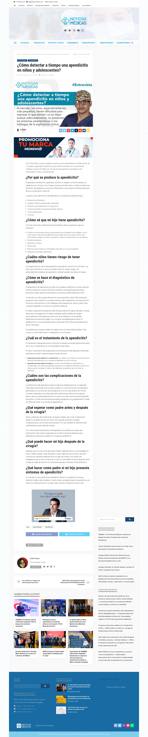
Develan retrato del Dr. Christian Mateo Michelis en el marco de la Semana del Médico (26, 654)
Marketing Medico (106, 43)
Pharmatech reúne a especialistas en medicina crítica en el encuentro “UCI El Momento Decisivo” (52, 623)
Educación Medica (76, 642)
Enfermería (30, 5)
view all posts (36, 566)
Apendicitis (44, 75)
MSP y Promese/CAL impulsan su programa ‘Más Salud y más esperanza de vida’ (116, 642)
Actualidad (24, 43)
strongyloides (52, 206)
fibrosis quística (44, 269)
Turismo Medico (86, 5)
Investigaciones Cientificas (42, 5)
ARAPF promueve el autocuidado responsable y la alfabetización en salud (53, 654)
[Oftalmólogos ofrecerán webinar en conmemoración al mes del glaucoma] (61, 699)
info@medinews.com (28, 709)
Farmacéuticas (39, 43)
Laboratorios (55, 5)
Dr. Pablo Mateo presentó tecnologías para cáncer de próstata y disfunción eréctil (79, 687)
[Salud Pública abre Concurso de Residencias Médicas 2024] (61, 710)
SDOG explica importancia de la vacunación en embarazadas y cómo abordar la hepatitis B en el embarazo (115, 657)
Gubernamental (73, 43)
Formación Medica (88, 43)
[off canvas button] (15, 43)
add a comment (35, 545)
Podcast (63, 5)
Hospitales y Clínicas (56, 43)
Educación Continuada (78, 639)
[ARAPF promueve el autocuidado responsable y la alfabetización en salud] (53, 639)
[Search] (132, 43)
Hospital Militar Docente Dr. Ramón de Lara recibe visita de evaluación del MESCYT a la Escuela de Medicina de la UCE (114, 558)
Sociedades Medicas (74, 5)
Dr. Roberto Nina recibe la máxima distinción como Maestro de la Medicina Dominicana (78, 623)
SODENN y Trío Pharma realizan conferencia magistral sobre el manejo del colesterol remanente (25, 623)
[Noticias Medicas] (74, 21)
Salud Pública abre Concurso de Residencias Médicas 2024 (77, 708)
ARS (15, 5)
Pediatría (51, 75)
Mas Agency (27, 712)
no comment (34, 75)
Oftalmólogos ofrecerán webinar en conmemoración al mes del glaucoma (79, 697)
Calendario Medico (123, 43)
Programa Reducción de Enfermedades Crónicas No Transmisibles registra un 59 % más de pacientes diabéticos (115, 616)
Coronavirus (21, 5)
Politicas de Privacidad (45, 725)
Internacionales (76, 644)
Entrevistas (33, 60)
